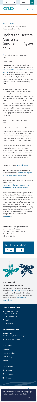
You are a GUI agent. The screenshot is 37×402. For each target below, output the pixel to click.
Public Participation (9, 357)
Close (29, 397)
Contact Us (6, 349)
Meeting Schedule (9, 353)
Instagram (10, 374)
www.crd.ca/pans (22, 165)
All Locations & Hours (12, 340)
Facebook (9, 370)
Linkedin (9, 378)
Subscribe (6, 361)
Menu (31, 9)
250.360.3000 (9, 324)
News (12, 23)
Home (5, 23)
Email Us (8, 320)
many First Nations (18, 291)
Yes (8, 250)
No (19, 250)
